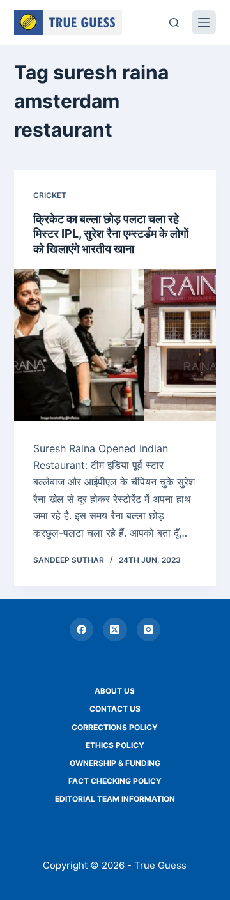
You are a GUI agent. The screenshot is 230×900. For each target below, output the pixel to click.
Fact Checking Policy (115, 781)
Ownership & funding (115, 763)
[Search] (174, 22)
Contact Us (115, 708)
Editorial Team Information (115, 799)
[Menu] (204, 22)
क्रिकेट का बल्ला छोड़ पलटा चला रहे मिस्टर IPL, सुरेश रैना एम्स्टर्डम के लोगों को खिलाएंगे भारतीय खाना (110, 234)
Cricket (49, 195)
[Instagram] (149, 630)
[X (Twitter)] (115, 630)
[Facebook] (82, 630)
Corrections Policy (115, 727)
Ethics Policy (115, 745)
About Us (115, 691)
